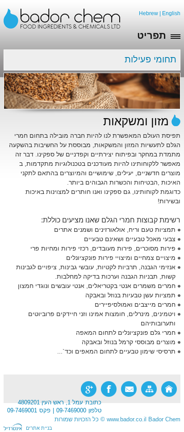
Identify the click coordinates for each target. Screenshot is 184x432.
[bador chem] (62, 18)
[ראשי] (169, 389)
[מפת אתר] (149, 389)
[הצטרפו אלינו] (109, 389)
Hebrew (148, 13)
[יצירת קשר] (129, 389)
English (171, 13)
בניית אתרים (39, 428)
